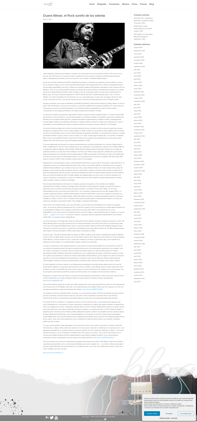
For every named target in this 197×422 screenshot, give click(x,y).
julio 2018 (137, 247)
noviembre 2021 (139, 130)
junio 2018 (137, 250)
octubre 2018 (138, 240)
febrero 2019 (138, 228)
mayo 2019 (137, 218)
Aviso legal (174, 418)
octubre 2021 (138, 133)
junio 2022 (137, 107)
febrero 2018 (138, 262)
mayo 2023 (137, 76)
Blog (151, 4)
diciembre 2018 (139, 234)
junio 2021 (137, 142)
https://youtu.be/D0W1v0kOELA (103, 337)
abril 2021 (137, 149)
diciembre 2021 (139, 126)
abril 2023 (137, 79)
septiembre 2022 (139, 101)
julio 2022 (137, 104)
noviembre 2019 (139, 202)
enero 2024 (137, 54)
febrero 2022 (138, 120)
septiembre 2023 (139, 66)
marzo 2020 (138, 190)
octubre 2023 (138, 63)
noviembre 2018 (139, 237)
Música (125, 4)
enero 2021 (137, 158)
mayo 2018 (137, 253)
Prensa (143, 4)
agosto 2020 (138, 174)
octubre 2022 (138, 98)
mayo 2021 (137, 145)
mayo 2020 (137, 183)
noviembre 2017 (139, 272)
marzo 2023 (138, 82)
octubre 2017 (138, 275)
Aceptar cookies (152, 413)
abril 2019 (137, 221)
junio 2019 (137, 215)
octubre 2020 (138, 167)
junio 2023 (137, 73)
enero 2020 (137, 196)
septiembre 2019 (139, 209)
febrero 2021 (138, 155)
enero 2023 (137, 88)
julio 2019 (137, 212)
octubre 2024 (138, 47)
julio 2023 (137, 69)
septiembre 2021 (139, 136)
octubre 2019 (138, 205)
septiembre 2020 (139, 171)
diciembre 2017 (139, 269)
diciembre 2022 (139, 92)
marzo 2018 (138, 259)
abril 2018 (137, 256)
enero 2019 (137, 231)
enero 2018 (137, 266)
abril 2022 (137, 114)
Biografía (101, 4)
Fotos (134, 4)
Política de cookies (165, 418)
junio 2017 (137, 281)
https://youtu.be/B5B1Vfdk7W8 (93, 289)
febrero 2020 (138, 193)
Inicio (92, 4)
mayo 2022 (137, 111)
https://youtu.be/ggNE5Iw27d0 (53, 280)
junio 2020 (137, 180)
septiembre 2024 (139, 50)
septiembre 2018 (139, 243)
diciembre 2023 (139, 57)
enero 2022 (137, 123)
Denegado (169, 413)
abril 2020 (137, 186)
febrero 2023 (138, 85)
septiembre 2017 (139, 278)
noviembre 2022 (139, 95)
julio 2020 (137, 177)
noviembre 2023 (139, 60)
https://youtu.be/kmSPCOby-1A (53, 352)
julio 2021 (137, 139)
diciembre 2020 (139, 161)
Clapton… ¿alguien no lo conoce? (54, 214)
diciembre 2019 (139, 199)
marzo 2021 (138, 152)
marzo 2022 (138, 117)
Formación (114, 4)
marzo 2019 (138, 224)
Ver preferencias (185, 413)
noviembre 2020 (139, 164)
